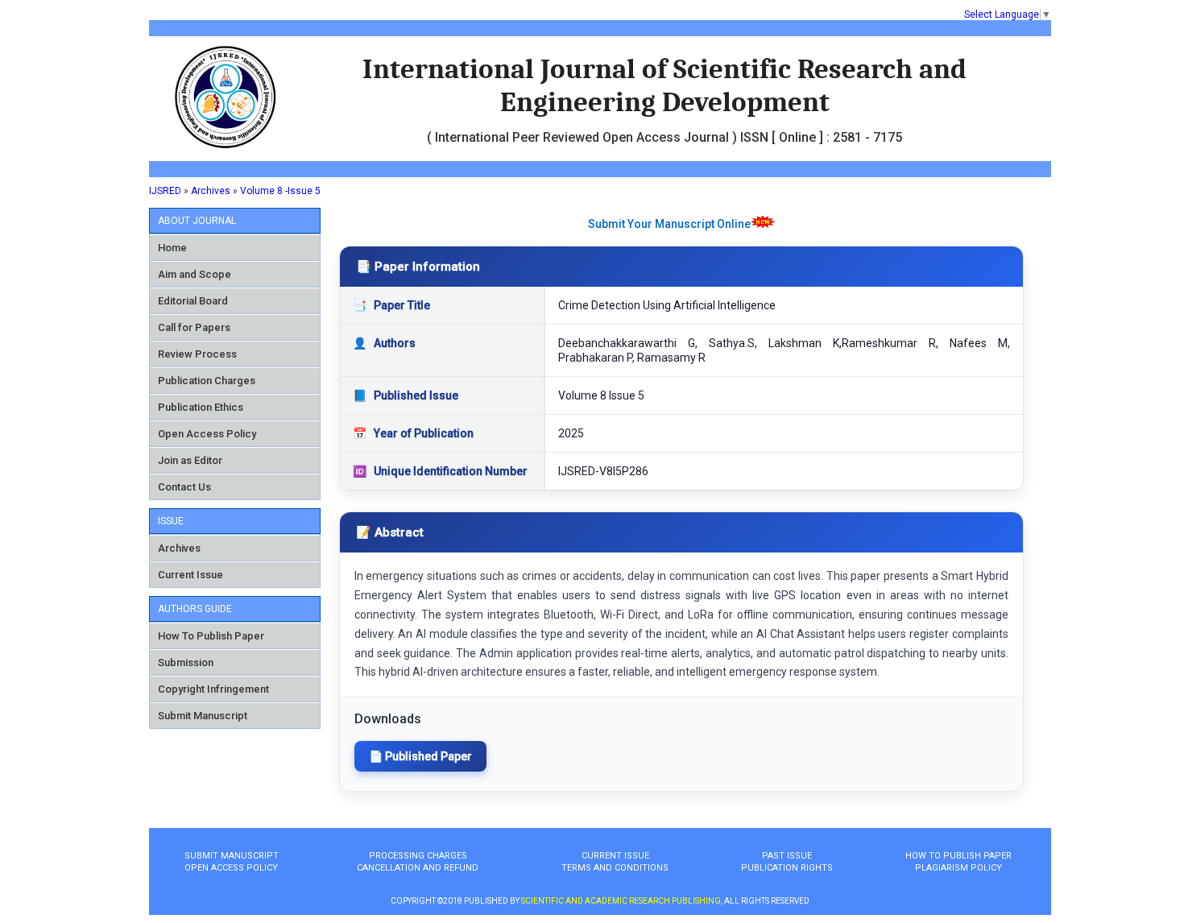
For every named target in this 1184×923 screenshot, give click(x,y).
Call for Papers (194, 327)
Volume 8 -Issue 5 (280, 191)
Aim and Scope (194, 274)
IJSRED (165, 191)
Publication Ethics (200, 407)
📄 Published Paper (420, 756)
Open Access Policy (207, 434)
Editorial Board (193, 301)
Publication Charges (206, 381)
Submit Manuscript (202, 716)
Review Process (197, 354)
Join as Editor (190, 460)
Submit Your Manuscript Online (669, 223)
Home (172, 248)
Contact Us (184, 487)
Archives (210, 191)
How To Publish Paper (211, 636)
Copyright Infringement (213, 689)
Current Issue (190, 575)
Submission (185, 662)
